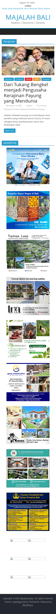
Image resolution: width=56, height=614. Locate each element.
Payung (42, 109)
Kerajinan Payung (20, 109)
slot (23, 601)
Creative (19, 79)
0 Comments (41, 105)
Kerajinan (7, 109)
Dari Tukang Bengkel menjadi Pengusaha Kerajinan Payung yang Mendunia (26, 92)
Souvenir (46, 79)
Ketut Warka (32, 109)
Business (8, 79)
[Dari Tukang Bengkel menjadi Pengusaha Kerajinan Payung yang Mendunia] (28, 48)
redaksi (29, 105)
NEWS (36, 79)
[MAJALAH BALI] (5, 32)
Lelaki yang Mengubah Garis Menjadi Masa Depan (26, 9)
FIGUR (28, 79)
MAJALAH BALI (28, 17)
